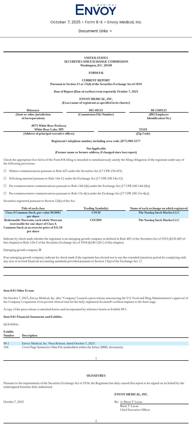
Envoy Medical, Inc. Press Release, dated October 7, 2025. (59, 343)
